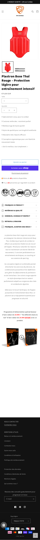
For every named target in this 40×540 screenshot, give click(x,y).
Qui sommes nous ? (11, 484)
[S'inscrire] (33, 498)
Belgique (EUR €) (19, 521)
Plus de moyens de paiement (20, 173)
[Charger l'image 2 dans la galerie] (20, 67)
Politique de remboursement (14, 460)
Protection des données (12, 469)
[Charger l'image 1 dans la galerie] (7, 67)
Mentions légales (10, 479)
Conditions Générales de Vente (15, 474)
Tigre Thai (22, 536)
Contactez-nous (10, 425)
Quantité (4, 106)
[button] (2, 11)
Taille (3, 97)
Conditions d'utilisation (12, 455)
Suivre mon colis (10, 450)
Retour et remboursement (13, 436)
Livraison (7, 441)
